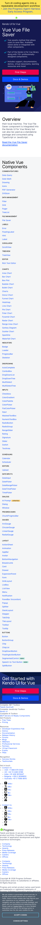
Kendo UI (3, 711)
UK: (13, 772)
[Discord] (5, 801)
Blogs (4, 739)
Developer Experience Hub (13, 729)
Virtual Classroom (9, 748)
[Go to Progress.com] (7, 831)
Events (5, 750)
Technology (7, 846)
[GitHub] (5, 798)
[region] (20, 908)
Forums (5, 737)
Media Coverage (9, 852)
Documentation (8, 733)
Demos (5, 731)
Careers (5, 855)
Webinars (6, 742)
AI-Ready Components (20, 716)
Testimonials (7, 761)
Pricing (5, 722)
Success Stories (8, 759)
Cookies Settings (20, 921)
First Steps (20, 72)
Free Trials (6, 720)
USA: (13, 770)
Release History (8, 735)
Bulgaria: (15, 776)
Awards (5, 848)
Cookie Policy (17, 906)
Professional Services (11, 744)
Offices (5, 857)
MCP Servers (5, 716)
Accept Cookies (20, 915)
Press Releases (8, 850)
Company (6, 844)
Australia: (15, 778)
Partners (5, 746)
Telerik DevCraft (7, 707)
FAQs (4, 752)
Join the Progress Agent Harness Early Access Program (21, 10)
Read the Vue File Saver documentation (14, 143)
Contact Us (7, 768)
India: (14, 774)
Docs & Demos (20, 79)
